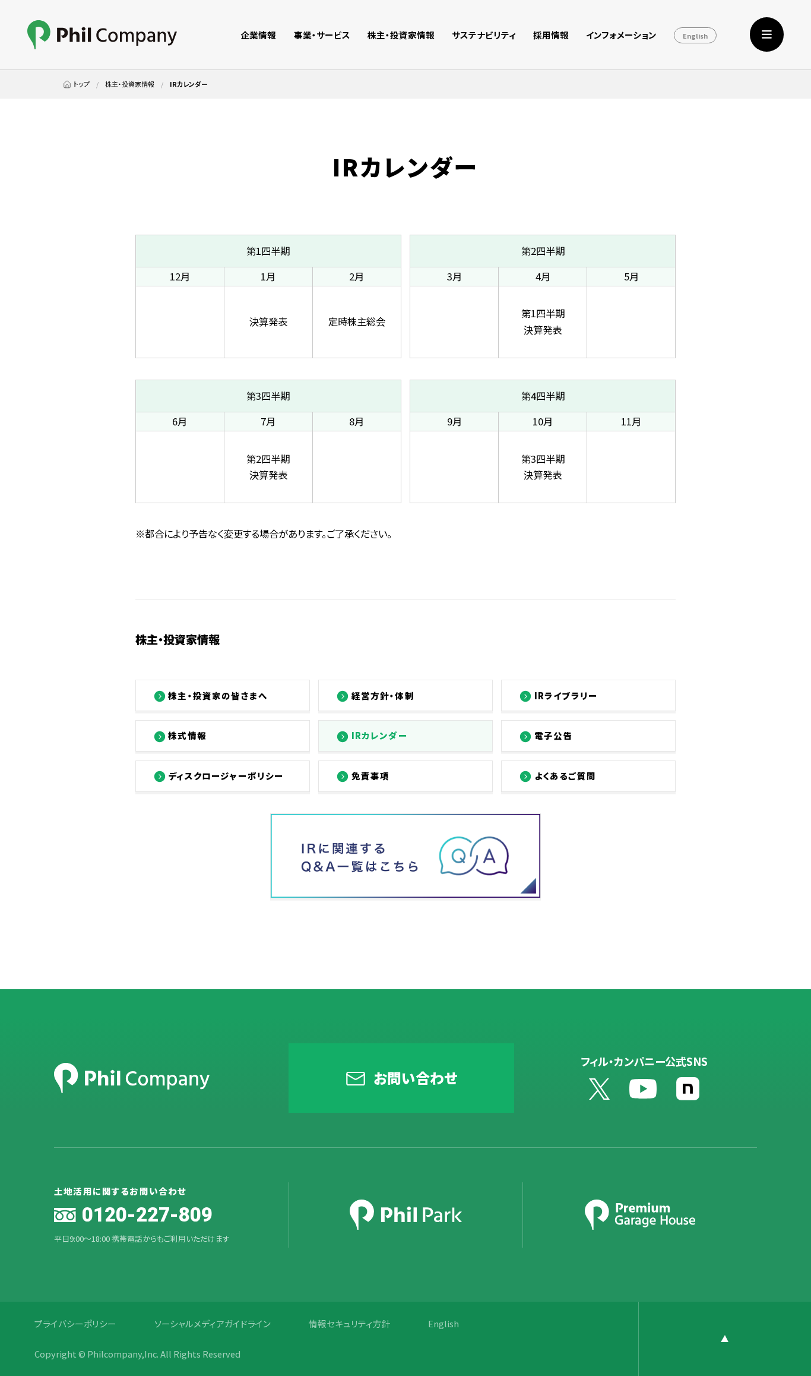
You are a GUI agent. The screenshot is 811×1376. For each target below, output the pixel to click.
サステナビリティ (484, 35)
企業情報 (258, 35)
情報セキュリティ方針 (350, 1324)
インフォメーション (621, 35)
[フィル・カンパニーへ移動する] (76, 84)
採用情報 (551, 35)
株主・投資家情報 (401, 35)
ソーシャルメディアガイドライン (212, 1324)
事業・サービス (322, 35)
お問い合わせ (415, 1078)
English (695, 35)
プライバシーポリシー (75, 1324)
